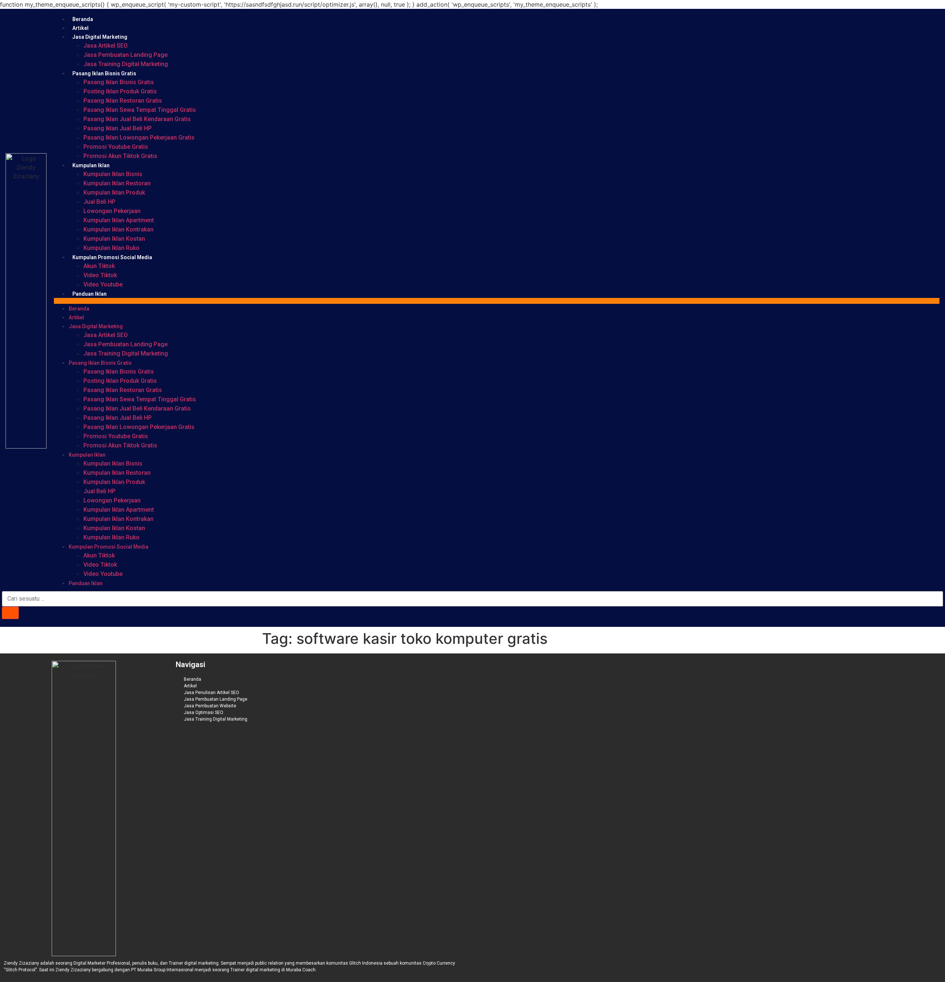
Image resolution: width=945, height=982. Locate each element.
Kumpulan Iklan (91, 165)
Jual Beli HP (99, 201)
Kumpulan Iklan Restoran (117, 183)
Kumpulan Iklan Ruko (111, 247)
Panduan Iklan (89, 294)
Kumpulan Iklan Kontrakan (118, 229)
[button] (496, 301)
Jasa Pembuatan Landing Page (125, 54)
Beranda (82, 19)
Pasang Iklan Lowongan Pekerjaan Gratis (139, 137)
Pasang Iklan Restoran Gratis (122, 100)
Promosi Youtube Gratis (115, 146)
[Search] (10, 613)
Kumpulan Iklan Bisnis (112, 174)
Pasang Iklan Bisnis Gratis (104, 73)
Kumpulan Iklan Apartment (118, 220)
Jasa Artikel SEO (105, 45)
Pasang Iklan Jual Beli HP (117, 128)
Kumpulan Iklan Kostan (114, 238)
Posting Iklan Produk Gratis (120, 91)
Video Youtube (103, 284)
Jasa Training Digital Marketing (125, 64)
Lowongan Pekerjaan (112, 210)
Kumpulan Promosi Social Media (112, 257)
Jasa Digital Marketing (99, 37)
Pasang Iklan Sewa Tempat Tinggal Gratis (139, 109)
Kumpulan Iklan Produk (114, 192)
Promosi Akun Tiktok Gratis (120, 155)
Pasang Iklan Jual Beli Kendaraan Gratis (137, 119)
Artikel (80, 28)
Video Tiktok (100, 275)
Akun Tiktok (99, 265)
